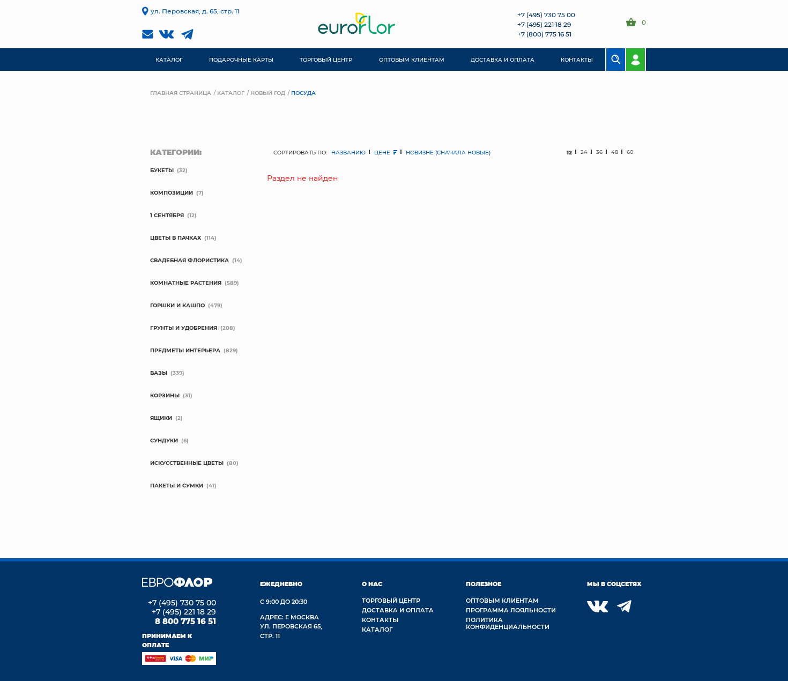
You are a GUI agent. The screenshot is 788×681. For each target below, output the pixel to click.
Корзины (165, 395)
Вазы (158, 372)
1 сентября (167, 215)
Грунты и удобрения (183, 327)
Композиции (171, 192)
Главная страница (180, 93)
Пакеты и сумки (176, 485)
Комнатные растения (185, 282)
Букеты (162, 170)
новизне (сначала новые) (448, 152)
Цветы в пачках (175, 237)
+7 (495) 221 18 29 (544, 24)
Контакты (380, 620)
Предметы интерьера (185, 350)
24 (584, 152)
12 (569, 152)
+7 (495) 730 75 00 (546, 14)
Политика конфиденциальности (507, 623)
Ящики (161, 417)
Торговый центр (391, 600)
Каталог (230, 93)
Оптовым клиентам (502, 600)
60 (630, 152)
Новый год (267, 93)
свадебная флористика (189, 260)
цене (383, 152)
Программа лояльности (511, 610)
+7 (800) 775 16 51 (544, 33)
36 (599, 152)
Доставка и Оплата (398, 610)
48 (614, 152)
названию (348, 152)
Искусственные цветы (187, 463)
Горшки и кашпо (177, 305)
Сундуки (164, 440)
